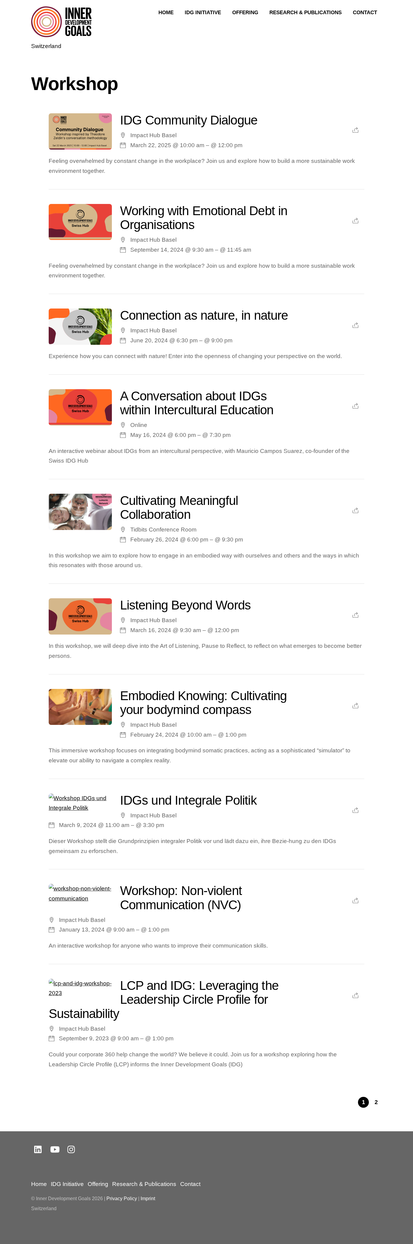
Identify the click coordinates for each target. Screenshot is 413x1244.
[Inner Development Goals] (61, 33)
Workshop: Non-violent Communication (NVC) (181, 898)
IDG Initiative (203, 12)
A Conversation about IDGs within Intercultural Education (197, 403)
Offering (245, 12)
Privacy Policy (121, 1198)
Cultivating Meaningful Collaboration (179, 507)
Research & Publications (305, 12)
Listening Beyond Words (185, 605)
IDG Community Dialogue (188, 120)
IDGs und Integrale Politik (188, 800)
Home (166, 12)
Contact (365, 12)
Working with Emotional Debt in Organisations (204, 218)
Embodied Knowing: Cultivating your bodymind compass (203, 703)
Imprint (148, 1198)
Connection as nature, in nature (204, 315)
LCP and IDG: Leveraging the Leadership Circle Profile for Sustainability (163, 999)
